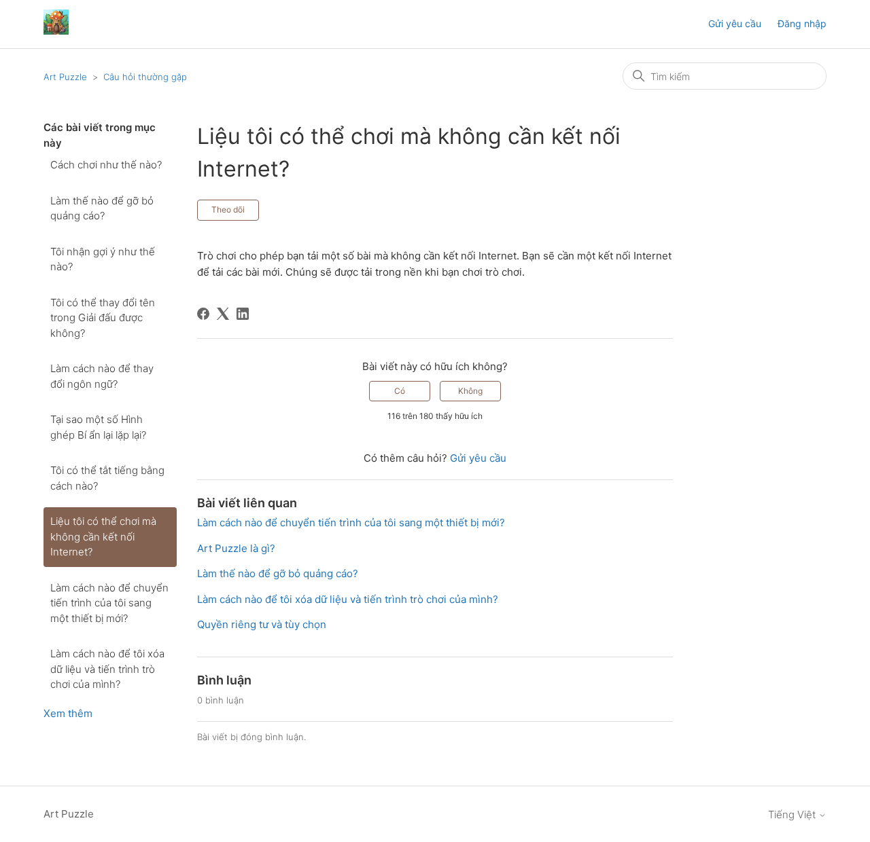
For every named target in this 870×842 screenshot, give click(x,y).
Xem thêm (68, 713)
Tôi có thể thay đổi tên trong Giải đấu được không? (102, 318)
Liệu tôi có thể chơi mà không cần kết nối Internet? (103, 536)
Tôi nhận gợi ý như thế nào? (102, 259)
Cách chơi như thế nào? (106, 164)
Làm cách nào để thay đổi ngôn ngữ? (102, 376)
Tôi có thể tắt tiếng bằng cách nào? (107, 478)
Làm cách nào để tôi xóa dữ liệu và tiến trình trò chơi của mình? (107, 669)
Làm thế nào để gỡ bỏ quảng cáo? (102, 208)
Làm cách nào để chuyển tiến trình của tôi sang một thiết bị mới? (109, 603)
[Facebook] (203, 314)
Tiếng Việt (793, 814)
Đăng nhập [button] (802, 23)
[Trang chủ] (56, 30)
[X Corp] (223, 314)
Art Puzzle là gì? (236, 548)
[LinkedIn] (243, 314)
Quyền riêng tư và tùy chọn (261, 624)
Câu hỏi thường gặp (145, 76)
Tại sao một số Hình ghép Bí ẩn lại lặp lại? (98, 427)
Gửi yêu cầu (734, 23)
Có (399, 391)
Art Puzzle (65, 76)
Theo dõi (228, 209)
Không (470, 391)
